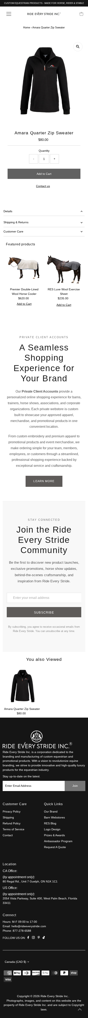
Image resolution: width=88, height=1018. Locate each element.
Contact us (43, 186)
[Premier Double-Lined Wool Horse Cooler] (24, 267)
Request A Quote (55, 847)
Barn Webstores (54, 817)
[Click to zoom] (77, 46)
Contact (8, 835)
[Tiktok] (44, 938)
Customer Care (13, 231)
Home (26, 27)
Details (7, 211)
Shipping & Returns (15, 222)
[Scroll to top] (80, 1010)
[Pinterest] (39, 938)
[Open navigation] (13, 14)
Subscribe (44, 612)
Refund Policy (11, 823)
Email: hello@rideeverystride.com (24, 926)
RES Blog (50, 823)
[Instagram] (33, 938)
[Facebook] (28, 938)
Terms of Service (13, 829)
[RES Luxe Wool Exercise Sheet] (64, 267)
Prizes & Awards (54, 835)
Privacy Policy (11, 811)
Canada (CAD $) (15, 961)
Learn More (43, 481)
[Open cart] (81, 14)
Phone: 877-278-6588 (17, 930)
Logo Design (52, 829)
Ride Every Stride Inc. (55, 996)
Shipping (8, 817)
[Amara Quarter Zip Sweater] (22, 686)
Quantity (44, 150)
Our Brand (51, 811)
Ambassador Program (58, 841)
